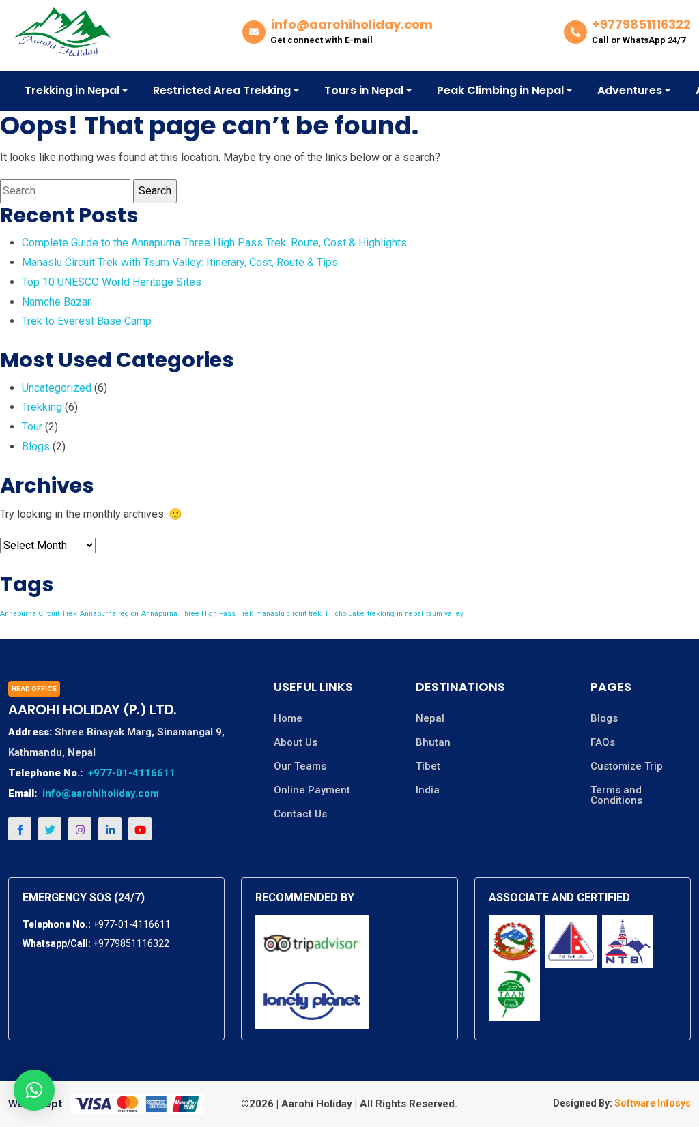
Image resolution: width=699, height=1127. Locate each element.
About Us (295, 742)
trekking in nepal (395, 613)
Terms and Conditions (616, 795)
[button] (34, 1090)
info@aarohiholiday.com (100, 793)
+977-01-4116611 (131, 773)
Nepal (430, 719)
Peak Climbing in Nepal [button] (500, 90)
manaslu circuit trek (289, 613)
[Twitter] (49, 828)
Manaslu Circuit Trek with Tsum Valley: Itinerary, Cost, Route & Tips (180, 262)
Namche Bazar (56, 301)
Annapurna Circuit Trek (38, 613)
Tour (32, 426)
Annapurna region (109, 613)
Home (288, 719)
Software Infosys (651, 1103)
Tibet (428, 766)
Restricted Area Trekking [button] (222, 90)
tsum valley (444, 613)
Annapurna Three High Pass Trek (197, 613)
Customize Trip (626, 766)
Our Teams (300, 766)
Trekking (42, 406)
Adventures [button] (629, 90)
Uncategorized (56, 387)
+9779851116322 (131, 943)
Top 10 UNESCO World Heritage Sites (111, 282)
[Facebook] (19, 828)
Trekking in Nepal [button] (72, 90)
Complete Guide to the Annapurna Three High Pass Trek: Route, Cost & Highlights (214, 242)
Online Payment (312, 790)
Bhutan (433, 742)
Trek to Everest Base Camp (87, 320)
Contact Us (300, 814)
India (428, 790)
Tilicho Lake (344, 613)
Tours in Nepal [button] (363, 90)
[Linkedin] (110, 828)
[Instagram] (79, 828)
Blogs (36, 446)
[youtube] (140, 828)
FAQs (602, 742)
